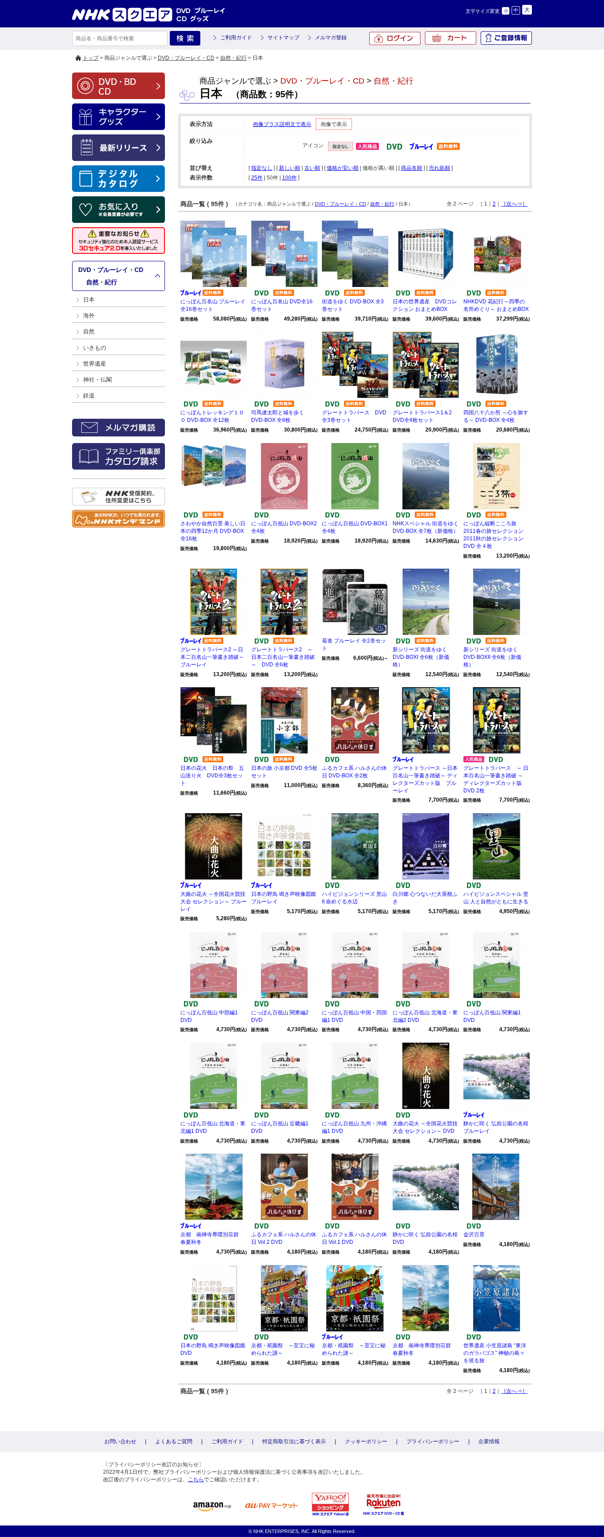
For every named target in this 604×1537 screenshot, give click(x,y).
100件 (289, 178)
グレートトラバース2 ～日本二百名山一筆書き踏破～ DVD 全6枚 (283, 657)
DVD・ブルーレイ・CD (186, 58)
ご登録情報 (506, 38)
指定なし (261, 168)
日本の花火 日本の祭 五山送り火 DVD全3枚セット (212, 775)
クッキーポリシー (366, 1441)
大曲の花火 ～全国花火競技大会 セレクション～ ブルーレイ (213, 901)
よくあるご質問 (173, 1441)
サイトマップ (283, 37)
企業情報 (489, 1441)
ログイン (395, 38)
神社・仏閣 (97, 379)
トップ (91, 58)
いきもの (94, 347)
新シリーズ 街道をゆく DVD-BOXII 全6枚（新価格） (492, 657)
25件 (257, 178)
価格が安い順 (343, 168)
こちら (196, 1479)
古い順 (312, 168)
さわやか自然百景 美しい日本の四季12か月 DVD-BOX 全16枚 (212, 531)
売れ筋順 (439, 168)
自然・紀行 (233, 58)
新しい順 (289, 168)
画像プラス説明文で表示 (282, 124)
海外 (89, 315)
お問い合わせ (120, 1441)
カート (450, 38)
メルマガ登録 (331, 37)
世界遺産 (94, 363)
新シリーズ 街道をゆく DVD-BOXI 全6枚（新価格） (421, 657)
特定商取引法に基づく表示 (294, 1441)
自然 (89, 331)
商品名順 (411, 168)
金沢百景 (474, 1234)
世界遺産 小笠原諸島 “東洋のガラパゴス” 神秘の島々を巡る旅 (494, 1353)
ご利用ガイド (236, 37)
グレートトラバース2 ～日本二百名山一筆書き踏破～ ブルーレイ (214, 657)
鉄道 (89, 395)
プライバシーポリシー (432, 1441)
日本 (89, 299)
